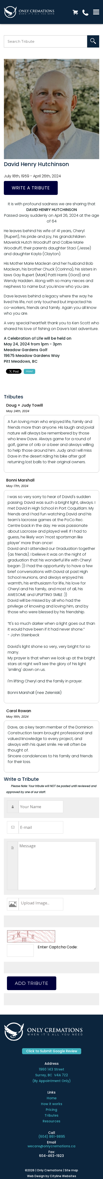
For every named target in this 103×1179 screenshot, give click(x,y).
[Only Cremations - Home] (29, 12)
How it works (51, 1104)
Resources (51, 1121)
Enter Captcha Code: (57, 947)
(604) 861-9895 (51, 1136)
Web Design (36, 1176)
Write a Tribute (31, 188)
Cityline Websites (63, 1176)
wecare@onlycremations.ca (51, 1146)
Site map (71, 1170)
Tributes (51, 1115)
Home (52, 1098)
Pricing (51, 1109)
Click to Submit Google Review (51, 1051)
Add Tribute (31, 983)
